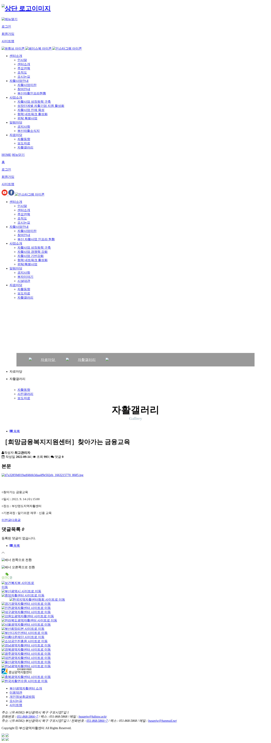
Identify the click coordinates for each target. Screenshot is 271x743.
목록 (16, 431)
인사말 (22, 60)
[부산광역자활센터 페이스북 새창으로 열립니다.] (38, 48)
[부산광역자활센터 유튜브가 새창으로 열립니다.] (13, 48)
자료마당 (16, 135)
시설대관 (23, 281)
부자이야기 (25, 276)
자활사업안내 (19, 80)
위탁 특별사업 (27, 118)
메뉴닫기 (18, 154)
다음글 (16, 520)
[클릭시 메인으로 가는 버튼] (26, 8)
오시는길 (23, 76)
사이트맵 (8, 41)
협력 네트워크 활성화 (32, 114)
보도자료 (23, 143)
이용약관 (16, 692)
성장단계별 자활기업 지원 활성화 (40, 105)
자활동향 (23, 139)
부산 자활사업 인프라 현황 (36, 239)
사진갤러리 (25, 394)
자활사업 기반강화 (30, 256)
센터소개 (16, 56)
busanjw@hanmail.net (162, 720)
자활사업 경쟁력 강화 (32, 251)
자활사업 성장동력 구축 (34, 101)
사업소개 (16, 97)
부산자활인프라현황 (31, 93)
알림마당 (16, 122)
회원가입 (8, 33)
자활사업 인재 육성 (30, 110)
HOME (6, 154)
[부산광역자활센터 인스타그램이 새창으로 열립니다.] (67, 48)
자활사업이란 (27, 85)
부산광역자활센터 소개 (26, 688)
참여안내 (23, 89)
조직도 (22, 72)
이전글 (6, 520)
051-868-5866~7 (27, 716)
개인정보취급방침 (22, 696)
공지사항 (23, 126)
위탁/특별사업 (27, 264)
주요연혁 (23, 68)
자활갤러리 (25, 147)
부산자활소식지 (28, 130)
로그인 (6, 26)
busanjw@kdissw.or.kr (93, 716)
